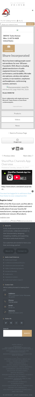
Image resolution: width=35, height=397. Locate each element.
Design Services (25, 367)
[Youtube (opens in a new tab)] (23, 5)
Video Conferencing (17, 363)
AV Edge (28, 374)
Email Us (11, 307)
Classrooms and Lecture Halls (14, 265)
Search (5, 329)
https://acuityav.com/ (16, 313)
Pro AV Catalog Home (8, 21)
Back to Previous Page (18, 133)
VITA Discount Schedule (17, 381)
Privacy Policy (16, 221)
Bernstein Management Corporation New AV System (17, 354)
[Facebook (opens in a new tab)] (14, 5)
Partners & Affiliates (12, 359)
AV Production (17, 383)
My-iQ (20, 21)
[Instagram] (16, 323)
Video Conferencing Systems (14, 268)
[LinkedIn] (21, 323)
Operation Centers (10, 367)
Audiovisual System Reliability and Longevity (17, 379)
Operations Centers (11, 277)
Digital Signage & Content (17, 365)
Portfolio (17, 346)
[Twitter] (6, 323)
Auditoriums (9, 274)
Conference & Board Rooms (17, 369)
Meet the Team (17, 391)
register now (5, 217)
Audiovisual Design (11, 260)
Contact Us (22, 251)
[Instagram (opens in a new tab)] (16, 5)
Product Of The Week (17, 376)
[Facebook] (11, 323)
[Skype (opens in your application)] (21, 5)
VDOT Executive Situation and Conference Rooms (17, 351)
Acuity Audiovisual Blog (11, 385)
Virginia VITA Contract (17, 387)
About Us (9, 251)
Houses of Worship (11, 271)
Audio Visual (17, 344)
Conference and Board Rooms (15, 262)
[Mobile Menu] (32, 10)
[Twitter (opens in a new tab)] (11, 5)
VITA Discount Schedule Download (16, 389)
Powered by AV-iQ (27, 221)
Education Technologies (17, 370)
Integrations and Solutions (13, 374)
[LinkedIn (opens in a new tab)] (19, 5)
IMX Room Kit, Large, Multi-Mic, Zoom (16, 89)
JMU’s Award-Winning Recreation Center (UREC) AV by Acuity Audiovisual (17, 348)
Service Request (17, 372)
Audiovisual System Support (14, 280)
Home (8, 361)
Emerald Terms (6, 221)
